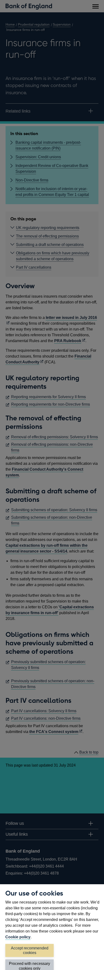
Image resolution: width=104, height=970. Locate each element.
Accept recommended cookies (29, 950)
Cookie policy (17, 937)
